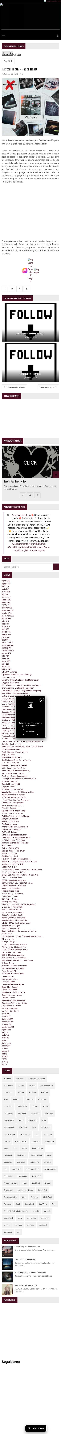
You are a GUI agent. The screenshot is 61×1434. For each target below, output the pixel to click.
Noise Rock (34, 1162)
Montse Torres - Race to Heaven (14, 765)
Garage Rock (25, 1134)
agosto (6, 584)
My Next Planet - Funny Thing (13, 811)
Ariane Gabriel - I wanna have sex (15, 827)
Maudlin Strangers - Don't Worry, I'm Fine (18, 792)
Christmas (42, 1100)
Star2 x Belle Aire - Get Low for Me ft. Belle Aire (20, 875)
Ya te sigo (53, 1428)
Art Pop (21, 1093)
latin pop (30, 1225)
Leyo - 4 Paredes (8, 677)
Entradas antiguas (47, 387)
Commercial (22, 1107)
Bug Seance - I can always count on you (17, 960)
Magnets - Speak (8, 787)
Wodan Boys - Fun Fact (11, 928)
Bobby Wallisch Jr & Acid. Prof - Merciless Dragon (21, 685)
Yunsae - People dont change (13, 992)
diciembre (7, 608)
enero (6, 602)
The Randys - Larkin (9, 824)
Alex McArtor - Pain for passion (14, 958)
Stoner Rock (29, 1204)
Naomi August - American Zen (27, 1247)
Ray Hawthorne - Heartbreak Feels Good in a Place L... (23, 747)
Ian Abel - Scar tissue (10, 1011)
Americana (8, 1093)
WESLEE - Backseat (9, 808)
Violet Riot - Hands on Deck (12, 974)
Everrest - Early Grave (10, 821)
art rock (47, 1211)
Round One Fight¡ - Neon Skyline (14, 1003)
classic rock (8, 1218)
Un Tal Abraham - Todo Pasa (13, 840)
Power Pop (36, 1176)
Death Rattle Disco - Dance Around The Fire (19, 931)
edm (20, 1218)
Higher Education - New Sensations (16, 800)
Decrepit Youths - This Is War (13, 851)
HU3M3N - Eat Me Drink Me (12, 789)
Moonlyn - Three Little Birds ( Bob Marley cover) (20, 680)
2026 (6, 581)
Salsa (24, 1197)
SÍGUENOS (30, 732)
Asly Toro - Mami (8, 755)
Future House (9, 1134)
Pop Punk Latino (32, 1169)
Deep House (8, 1120)
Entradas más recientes (15, 387)
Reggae (48, 1183)
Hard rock (48, 1134)
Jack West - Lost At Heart (12, 915)
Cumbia (35, 1107)
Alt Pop (32, 1086)
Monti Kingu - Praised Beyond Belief (16, 838)
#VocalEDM (27, 547)
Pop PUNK (8, 61)
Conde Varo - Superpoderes (13, 803)
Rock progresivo (10, 1197)
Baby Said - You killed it (11, 784)
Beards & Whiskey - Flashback (13, 918)
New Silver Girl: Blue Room (26, 1285)
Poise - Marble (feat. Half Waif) (14, 797)
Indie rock (35, 1141)
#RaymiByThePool (36, 544)
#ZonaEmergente (20, 544)
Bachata (44, 1093)
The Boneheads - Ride (10, 891)
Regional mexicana (25, 1190)
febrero (6, 600)
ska (18, 1232)
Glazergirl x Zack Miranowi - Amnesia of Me (19, 779)
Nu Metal (47, 1162)
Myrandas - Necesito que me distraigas (17, 675)
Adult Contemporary (36, 1079)
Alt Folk (21, 1086)
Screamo (34, 1197)
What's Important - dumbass (13, 795)
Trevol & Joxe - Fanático (11, 830)
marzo (6, 597)
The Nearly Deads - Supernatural (15, 776)
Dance (45, 1107)
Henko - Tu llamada (9, 990)
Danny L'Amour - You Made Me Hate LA (17, 883)
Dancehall (35, 1113)
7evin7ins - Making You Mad (13, 723)
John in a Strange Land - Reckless (15, 843)
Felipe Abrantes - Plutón (11, 1006)
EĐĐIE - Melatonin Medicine (13, 955)
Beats (6, 1100)
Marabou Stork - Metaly (11, 888)
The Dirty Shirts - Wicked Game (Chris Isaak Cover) (22, 870)
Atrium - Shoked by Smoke (12, 813)
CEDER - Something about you (14, 880)
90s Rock (19, 1079)
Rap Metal (36, 1183)
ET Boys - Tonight (9, 942)
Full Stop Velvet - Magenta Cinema (15, 816)
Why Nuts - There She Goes (12, 912)
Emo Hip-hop (9, 1127)
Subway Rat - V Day (9, 902)
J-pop (6, 1148)
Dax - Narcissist (8, 976)
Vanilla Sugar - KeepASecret (13, 773)
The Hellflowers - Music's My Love (15, 752)
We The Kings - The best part (13, 968)
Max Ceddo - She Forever (25, 1259)
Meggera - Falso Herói (10, 683)
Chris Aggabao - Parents (11, 749)
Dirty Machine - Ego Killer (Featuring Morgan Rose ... (22, 936)
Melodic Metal (36, 1155)
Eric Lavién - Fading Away (12, 720)
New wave (21, 1162)
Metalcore (8, 1162)
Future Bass (45, 1127)
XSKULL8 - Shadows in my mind (14, 966)
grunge (6, 1225)
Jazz (15, 1148)
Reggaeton (8, 1190)
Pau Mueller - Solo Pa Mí (11, 952)
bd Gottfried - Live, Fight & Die (13, 768)
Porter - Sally (7, 934)
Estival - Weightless (9, 704)
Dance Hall (8, 1113)
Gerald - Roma (7, 846)
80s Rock (7, 1079)
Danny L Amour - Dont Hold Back (15, 699)
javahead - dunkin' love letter (13, 864)
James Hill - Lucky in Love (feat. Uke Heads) (19, 862)
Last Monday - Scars (10, 979)
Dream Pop (32, 1120)
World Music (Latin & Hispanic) (16, 1211)
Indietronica (49, 1141)
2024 (6, 640)
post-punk (43, 1225)
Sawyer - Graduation (10, 819)
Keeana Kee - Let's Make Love (13, 1000)
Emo (44, 1120)
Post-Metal (8, 1176)
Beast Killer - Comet (9, 987)
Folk (34, 1127)
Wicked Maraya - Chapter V (12, 894)
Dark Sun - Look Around (11, 744)
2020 (4, 1059)
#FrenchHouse (14, 547)
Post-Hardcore (50, 1169)
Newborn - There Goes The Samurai (16, 859)
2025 (6, 605)
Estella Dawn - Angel (10, 896)
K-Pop (24, 1148)
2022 (5, 1040)
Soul (18, 1204)
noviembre (8, 611)
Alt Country (8, 1086)
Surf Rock (43, 1204)
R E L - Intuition (8, 939)
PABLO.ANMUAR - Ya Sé (11, 910)
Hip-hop (7, 1141)
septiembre (8, 616)
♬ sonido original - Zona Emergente (28, 550)
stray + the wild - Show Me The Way (16, 771)
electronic (44, 1218)
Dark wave (48, 1113)
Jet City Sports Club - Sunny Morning (16, 760)
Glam (37, 1134)
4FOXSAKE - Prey (9, 739)
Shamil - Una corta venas (12, 995)
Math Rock (21, 1155)
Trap (54, 1204)
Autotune (32, 1093)
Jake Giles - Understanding (12, 805)
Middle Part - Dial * (9, 867)
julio (5, 586)
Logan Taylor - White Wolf (12, 907)
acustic (36, 1211)
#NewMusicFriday (41, 547)
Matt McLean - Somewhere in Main (15, 693)
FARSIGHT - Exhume (10, 832)
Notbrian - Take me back (11, 707)
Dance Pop (22, 1113)
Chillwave (29, 1100)
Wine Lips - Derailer (9, 854)
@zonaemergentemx (21, 515)
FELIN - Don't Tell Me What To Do (15, 950)
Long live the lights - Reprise (13, 984)
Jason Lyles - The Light (11, 926)
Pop (5, 1169)
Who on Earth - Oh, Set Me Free (14, 947)
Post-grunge (22, 1176)
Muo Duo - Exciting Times (12, 878)
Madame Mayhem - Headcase (14, 886)
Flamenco (23, 1127)
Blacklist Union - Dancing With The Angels (18, 904)
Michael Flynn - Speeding (12, 733)
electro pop (31, 1218)
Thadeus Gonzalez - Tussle (12, 736)
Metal (49, 1155)
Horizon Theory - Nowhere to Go (14, 944)
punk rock (8, 1232)
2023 (6, 1016)
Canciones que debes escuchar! (14, 835)
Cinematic (8, 1107)
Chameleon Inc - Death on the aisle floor (18, 688)
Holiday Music (21, 1141)
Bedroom (17, 1100)
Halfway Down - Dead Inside (13, 725)
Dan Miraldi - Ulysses (10, 899)
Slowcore (7, 1204)
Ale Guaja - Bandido (9, 1008)
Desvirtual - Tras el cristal (12, 709)
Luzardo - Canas (8, 998)
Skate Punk (47, 1197)
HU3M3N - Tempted (9, 781)
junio (5, 589)
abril (5, 594)
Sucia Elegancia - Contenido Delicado (30, 1272)
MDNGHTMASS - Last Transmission (16, 923)
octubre (6, 613)
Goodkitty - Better (8, 982)
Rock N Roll (42, 1190)
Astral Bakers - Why (9, 971)
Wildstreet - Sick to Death (12, 757)
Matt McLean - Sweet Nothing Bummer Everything (21, 691)
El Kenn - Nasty (8, 963)
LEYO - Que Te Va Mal (10, 763)
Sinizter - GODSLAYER (10, 848)
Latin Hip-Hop (37, 1148)
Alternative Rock (46, 1086)
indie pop (18, 1225)
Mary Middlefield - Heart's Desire (14, 920)
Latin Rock (8, 1155)
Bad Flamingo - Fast (10, 856)
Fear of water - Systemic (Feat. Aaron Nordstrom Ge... (23, 741)
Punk (25, 1183)
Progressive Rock (10, 1183)
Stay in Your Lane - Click (15, 481)
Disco (21, 1120)
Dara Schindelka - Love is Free (13, 872)
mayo (6, 592)
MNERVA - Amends (9, 672)
